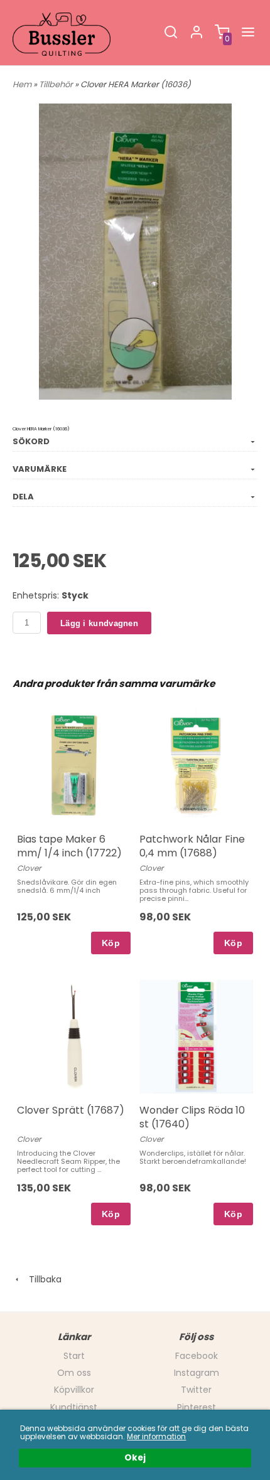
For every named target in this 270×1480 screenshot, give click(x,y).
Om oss (74, 1372)
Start (74, 1356)
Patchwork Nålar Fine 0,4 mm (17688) (192, 846)
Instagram (196, 1372)
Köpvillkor (74, 1389)
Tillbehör (57, 84)
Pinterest (196, 1407)
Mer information (156, 1437)
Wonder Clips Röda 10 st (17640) (192, 1117)
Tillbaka (41, 1279)
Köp (111, 943)
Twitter (196, 1389)
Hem (22, 84)
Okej (135, 1458)
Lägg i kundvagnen (99, 623)
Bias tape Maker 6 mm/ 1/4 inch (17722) (69, 846)
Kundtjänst (73, 1407)
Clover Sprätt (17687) (70, 1110)
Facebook (196, 1356)
